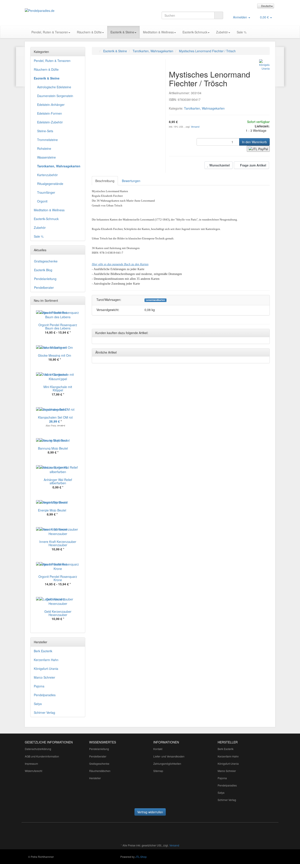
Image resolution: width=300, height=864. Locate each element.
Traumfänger (46, 192)
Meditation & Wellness (158, 32)
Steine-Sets (45, 131)
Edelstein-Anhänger (51, 104)
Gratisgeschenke (46, 261)
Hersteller (95, 778)
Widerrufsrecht (33, 771)
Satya (38, 703)
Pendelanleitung (45, 279)
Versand (195, 126)
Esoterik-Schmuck (195, 32)
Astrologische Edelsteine (54, 87)
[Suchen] (218, 15)
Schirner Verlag (44, 712)
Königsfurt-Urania (46, 668)
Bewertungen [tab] (131, 181)
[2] (258, 149)
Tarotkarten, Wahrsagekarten (204, 108)
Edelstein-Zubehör (50, 122)
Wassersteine (46, 157)
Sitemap (158, 771)
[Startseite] (96, 51)
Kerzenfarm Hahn (46, 660)
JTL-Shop (141, 857)
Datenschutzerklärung (38, 749)
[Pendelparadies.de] (64, 10)
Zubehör (222, 32)
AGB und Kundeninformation (42, 756)
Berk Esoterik (43, 651)
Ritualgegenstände (50, 183)
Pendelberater (44, 287)
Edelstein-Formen (49, 113)
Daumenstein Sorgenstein (55, 96)
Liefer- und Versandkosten (168, 756)
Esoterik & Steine (122, 32)
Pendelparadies (45, 695)
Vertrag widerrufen (150, 812)
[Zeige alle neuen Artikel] (80, 300)
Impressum (31, 763)
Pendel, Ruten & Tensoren (49, 32)
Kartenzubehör (47, 175)
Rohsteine (44, 148)
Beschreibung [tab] (104, 181)
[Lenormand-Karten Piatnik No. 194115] (20, 67)
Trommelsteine (47, 139)
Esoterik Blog (43, 270)
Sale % (241, 32)
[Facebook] (116, 832)
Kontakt (157, 749)
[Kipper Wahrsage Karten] (279, 67)
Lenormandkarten (155, 300)
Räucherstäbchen (99, 771)
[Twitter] (123, 832)
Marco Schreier (44, 677)
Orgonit (42, 201)
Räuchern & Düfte (89, 32)
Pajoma (39, 686)
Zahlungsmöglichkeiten (167, 763)
